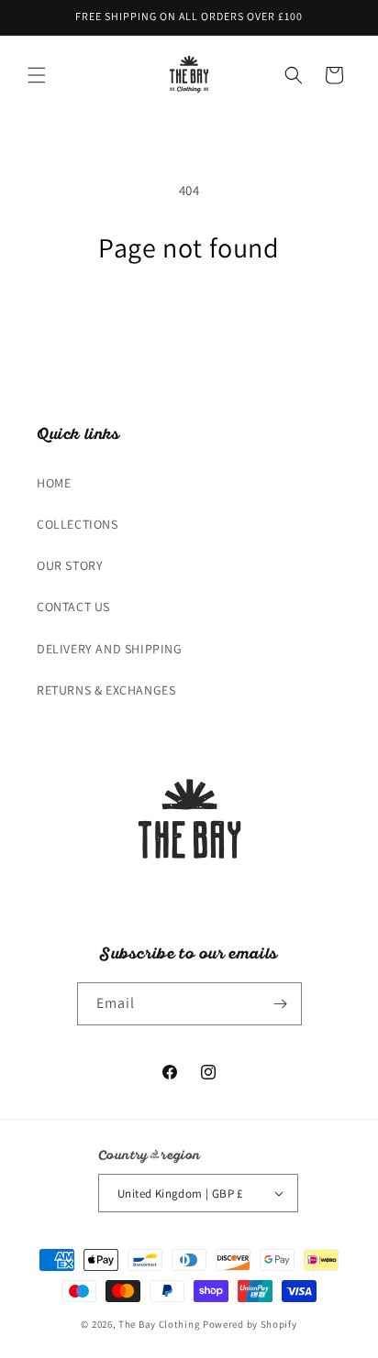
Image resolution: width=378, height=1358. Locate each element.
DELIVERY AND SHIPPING (110, 649)
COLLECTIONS (77, 524)
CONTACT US (73, 606)
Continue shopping (189, 314)
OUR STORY (70, 565)
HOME (54, 483)
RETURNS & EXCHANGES (106, 690)
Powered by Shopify (250, 1324)
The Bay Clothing (160, 1324)
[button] (37, 75)
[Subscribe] (281, 1003)
